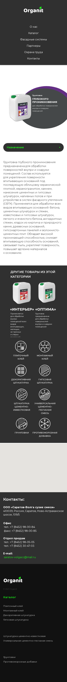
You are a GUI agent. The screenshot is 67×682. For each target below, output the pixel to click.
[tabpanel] (33, 209)
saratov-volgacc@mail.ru (20, 557)
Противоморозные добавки (20, 661)
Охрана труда (33, 52)
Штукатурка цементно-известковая (21, 406)
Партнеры (33, 45)
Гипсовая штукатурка (15, 619)
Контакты (33, 58)
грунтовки (22, 432)
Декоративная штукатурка (19, 615)
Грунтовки (9, 657)
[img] (21, 292)
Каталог (33, 33)
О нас (33, 26)
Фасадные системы (33, 39)
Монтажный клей (13, 610)
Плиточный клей (13, 606)
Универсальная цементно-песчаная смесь (28, 640)
